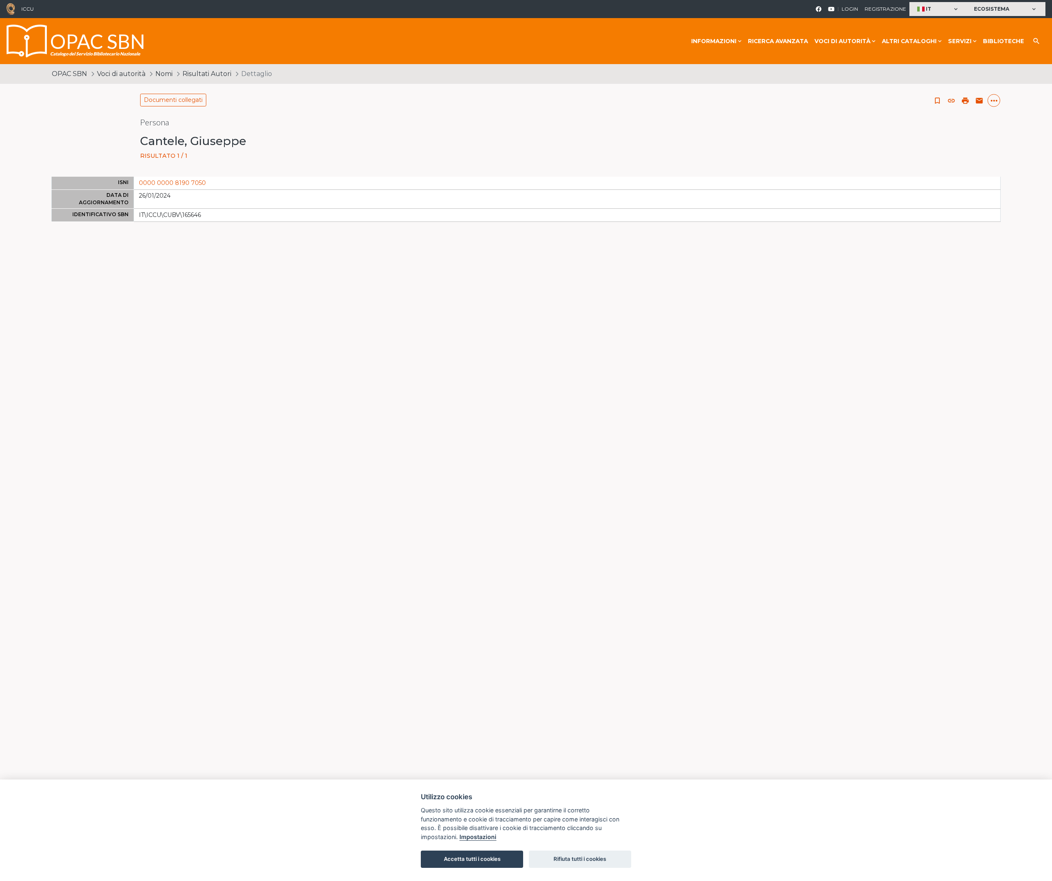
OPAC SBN (69, 74)
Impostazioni (477, 836)
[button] (938, 9)
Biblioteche (1003, 41)
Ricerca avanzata (778, 41)
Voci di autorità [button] (842, 41)
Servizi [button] (959, 41)
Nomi (164, 74)
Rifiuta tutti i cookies (580, 859)
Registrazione (885, 9)
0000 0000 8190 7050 (172, 183)
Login (850, 9)
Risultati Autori (206, 74)
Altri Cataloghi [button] (909, 41)
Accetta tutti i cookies (472, 859)
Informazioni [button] (713, 41)
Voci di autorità (121, 74)
